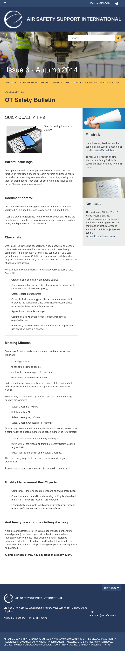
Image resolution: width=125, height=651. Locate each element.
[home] (62, 19)
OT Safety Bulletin (62, 82)
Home (7, 82)
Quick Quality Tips (109, 82)
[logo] (33, 598)
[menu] (5, 3)
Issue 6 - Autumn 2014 (86, 82)
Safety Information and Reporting (31, 82)
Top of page (110, 587)
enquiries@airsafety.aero (104, 150)
